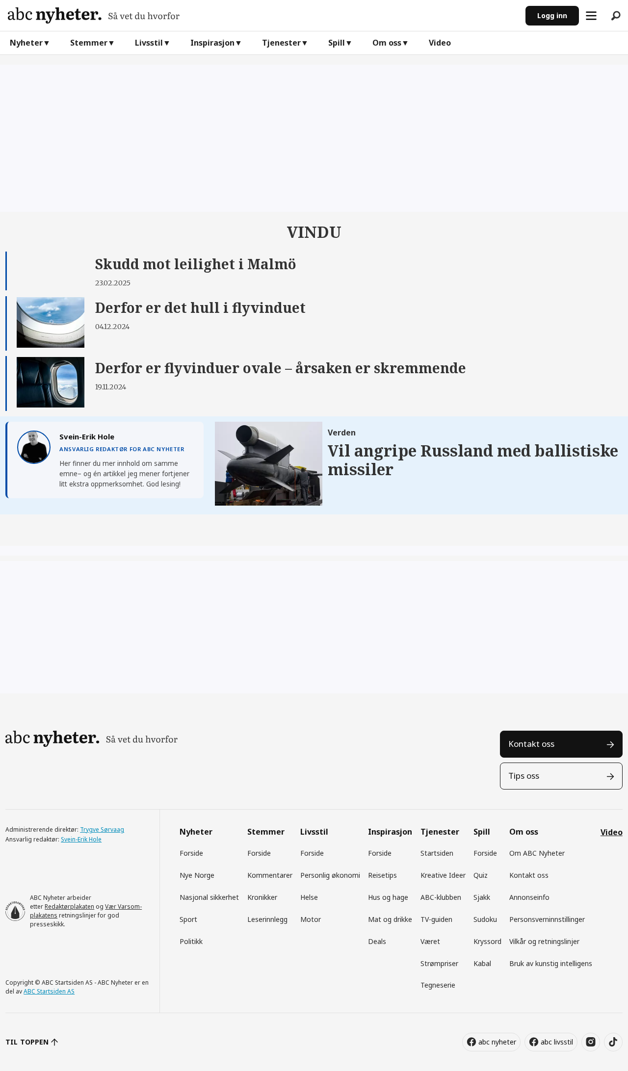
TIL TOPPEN (27, 1041)
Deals (377, 941)
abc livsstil (557, 1041)
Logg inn (552, 15)
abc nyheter (497, 1041)
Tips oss (523, 775)
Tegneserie (437, 985)
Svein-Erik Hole (81, 839)
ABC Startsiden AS (49, 991)
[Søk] (615, 15)
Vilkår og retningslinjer (544, 941)
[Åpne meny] (591, 15)
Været (430, 941)
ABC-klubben (440, 897)
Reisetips (382, 875)
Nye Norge (197, 875)
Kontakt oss (531, 743)
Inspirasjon (212, 42)
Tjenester (281, 42)
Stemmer (88, 42)
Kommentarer (269, 875)
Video (440, 42)
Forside (191, 853)
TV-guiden (436, 919)
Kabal (482, 963)
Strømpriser (439, 963)
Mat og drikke (390, 919)
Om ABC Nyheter (537, 853)
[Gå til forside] (263, 15)
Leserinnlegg (267, 919)
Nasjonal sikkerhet (209, 897)
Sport (188, 919)
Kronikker (262, 897)
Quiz (480, 875)
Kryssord (487, 941)
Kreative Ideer (443, 875)
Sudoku (485, 919)
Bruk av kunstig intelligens (550, 963)
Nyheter (26, 42)
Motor (310, 919)
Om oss (386, 42)
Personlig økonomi (330, 875)
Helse (309, 897)
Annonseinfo (529, 897)
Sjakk (481, 897)
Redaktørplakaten (69, 906)
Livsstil (149, 42)
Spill (336, 42)
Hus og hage (388, 897)
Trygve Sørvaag (102, 829)
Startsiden (436, 853)
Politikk (191, 941)
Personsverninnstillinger (547, 919)
